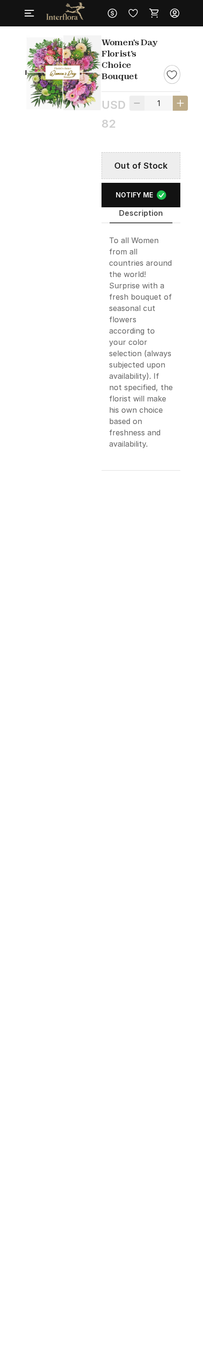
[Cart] (154, 13)
